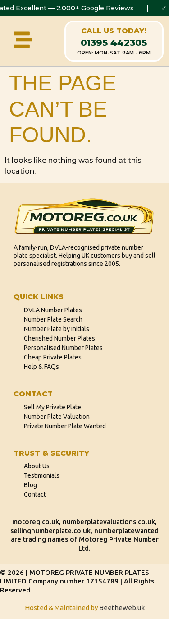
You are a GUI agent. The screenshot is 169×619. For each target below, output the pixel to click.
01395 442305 (114, 42)
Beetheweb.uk (122, 607)
